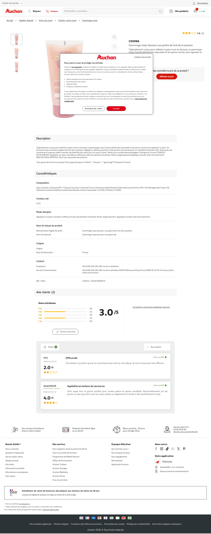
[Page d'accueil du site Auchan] (14, 11)
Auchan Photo (59, 476)
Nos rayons (10, 476)
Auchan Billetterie (60, 472)
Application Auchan (120, 464)
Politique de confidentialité (138, 524)
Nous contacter (12, 449)
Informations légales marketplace (166, 524)
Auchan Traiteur (60, 464)
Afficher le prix (167, 76)
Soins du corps (45, 20)
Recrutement (117, 460)
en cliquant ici (25, 504)
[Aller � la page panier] (199, 11)
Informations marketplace (16, 472)
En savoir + (134, 56)
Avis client (9, 464)
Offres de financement (62, 460)
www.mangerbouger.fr (51, 510)
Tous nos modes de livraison (65, 453)
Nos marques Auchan (120, 453)
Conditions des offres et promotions (86, 524)
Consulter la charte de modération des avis (151, 307)
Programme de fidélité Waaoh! (66, 456)
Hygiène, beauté (26, 20)
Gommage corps (89, 20)
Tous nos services (60, 480)
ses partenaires (76, 67)
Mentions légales (61, 524)
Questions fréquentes (14, 453)
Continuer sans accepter (142, 57)
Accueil (9, 20)
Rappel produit (12, 460)
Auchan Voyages (60, 468)
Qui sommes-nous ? (120, 449)
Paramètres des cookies (93, 109)
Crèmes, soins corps (67, 20)
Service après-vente (14, 456)
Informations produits (14, 468)
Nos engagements (119, 456)
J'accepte (116, 109)
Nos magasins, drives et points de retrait (70, 449)
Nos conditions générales (41, 524)
